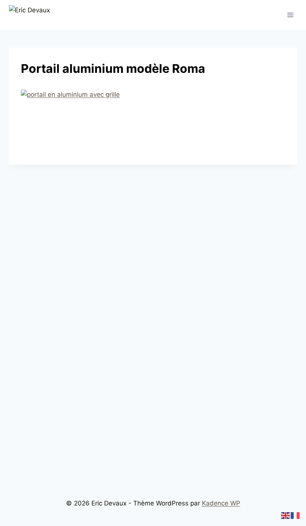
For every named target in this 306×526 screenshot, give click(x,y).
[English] (286, 515)
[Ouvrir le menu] (290, 15)
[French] (295, 515)
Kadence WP (221, 503)
